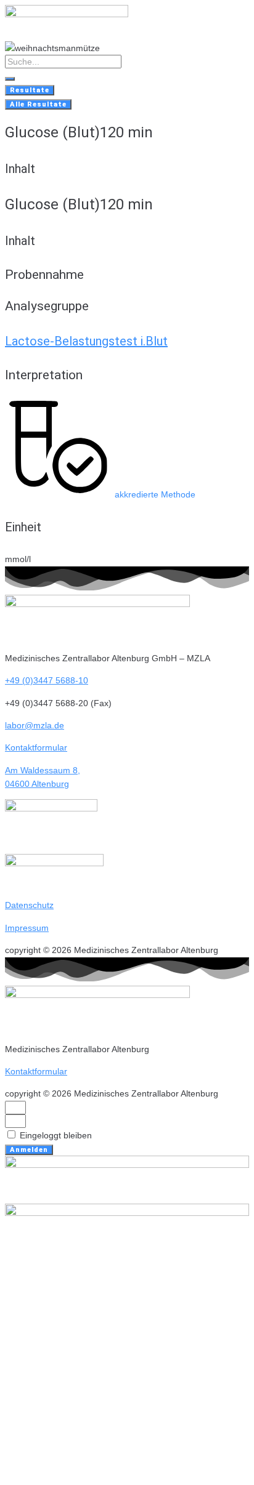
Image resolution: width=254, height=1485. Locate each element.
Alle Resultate (38, 104)
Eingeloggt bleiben (54, 1135)
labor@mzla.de (34, 725)
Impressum (27, 928)
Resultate (29, 90)
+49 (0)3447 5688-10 (46, 680)
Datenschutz (29, 905)
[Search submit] (10, 79)
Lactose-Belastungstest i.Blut (86, 341)
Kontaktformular (36, 747)
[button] (100, 494)
